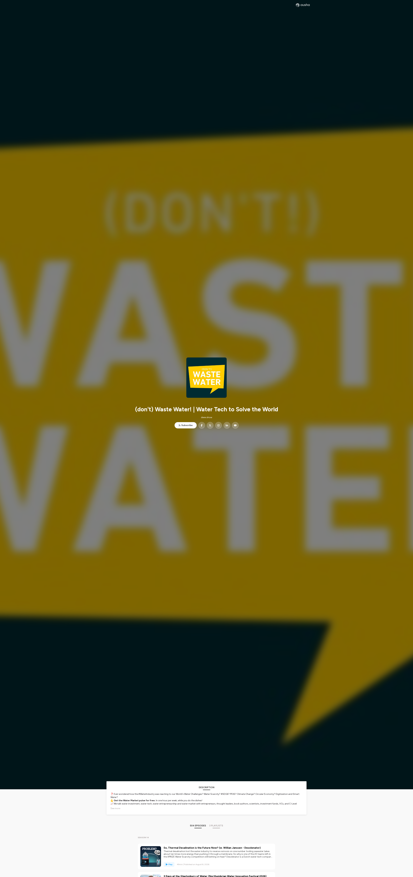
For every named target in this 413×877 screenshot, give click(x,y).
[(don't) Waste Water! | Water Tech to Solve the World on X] (210, 425)
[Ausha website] (303, 5)
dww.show (206, 417)
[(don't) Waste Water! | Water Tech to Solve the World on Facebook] (201, 425)
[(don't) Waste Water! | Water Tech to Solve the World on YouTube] (235, 425)
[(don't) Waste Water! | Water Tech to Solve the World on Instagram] (218, 425)
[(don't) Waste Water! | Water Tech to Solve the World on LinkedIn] (227, 425)
